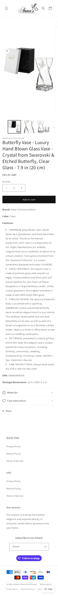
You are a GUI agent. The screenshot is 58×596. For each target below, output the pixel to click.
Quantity (6, 181)
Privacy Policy (13, 446)
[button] (6, 8)
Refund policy (45, 584)
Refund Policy (13, 453)
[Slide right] (54, 127)
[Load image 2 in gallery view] (28, 126)
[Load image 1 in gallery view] (14, 126)
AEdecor (16, 584)
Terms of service (27, 589)
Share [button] (9, 410)
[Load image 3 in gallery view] (43, 126)
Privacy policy (12, 589)
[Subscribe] (45, 546)
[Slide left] (3, 127)
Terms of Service (14, 460)
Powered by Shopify (28, 584)
